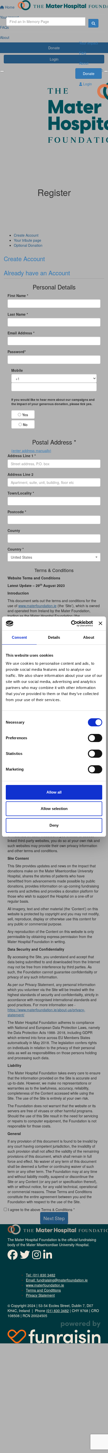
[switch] (95, 738)
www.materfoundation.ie (45, 1285)
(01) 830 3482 (57, 1310)
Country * (16, 549)
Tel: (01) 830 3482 (40, 1274)
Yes (24, 414)
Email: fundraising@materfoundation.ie (57, 1280)
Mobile (17, 370)
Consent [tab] (19, 637)
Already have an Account (37, 272)
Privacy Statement (40, 1295)
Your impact (88, 42)
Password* (17, 351)
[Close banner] (100, 623)
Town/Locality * (21, 493)
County (14, 530)
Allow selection (54, 808)
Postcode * (17, 511)
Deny (54, 825)
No (25, 424)
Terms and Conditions (43, 1290)
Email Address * (21, 332)
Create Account (24, 258)
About (83, 63)
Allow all (54, 792)
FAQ (82, 53)
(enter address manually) (31, 450)
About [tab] (88, 637)
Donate (88, 73)
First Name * (18, 295)
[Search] (93, 23)
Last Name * (18, 314)
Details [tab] (54, 637)
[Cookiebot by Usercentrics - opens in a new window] (71, 623)
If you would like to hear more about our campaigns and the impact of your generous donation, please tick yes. (53, 402)
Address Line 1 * (22, 455)
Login (87, 83)
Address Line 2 (20, 474)
